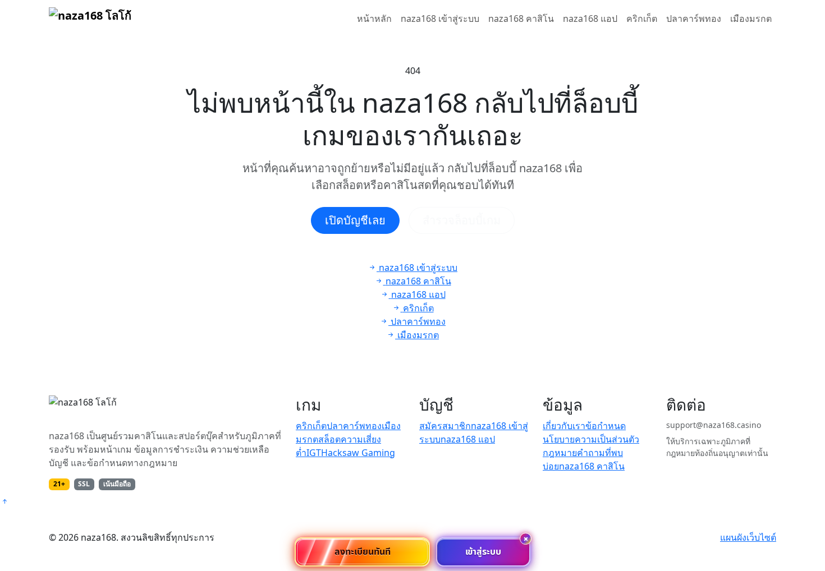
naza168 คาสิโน (521, 18)
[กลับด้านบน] (4, 501)
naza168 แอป (590, 18)
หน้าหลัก (374, 18)
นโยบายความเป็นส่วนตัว (591, 439)
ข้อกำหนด (605, 426)
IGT (313, 452)
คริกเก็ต (641, 18)
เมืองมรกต (751, 18)
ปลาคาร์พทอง (693, 18)
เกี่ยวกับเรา (564, 426)
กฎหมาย (560, 452)
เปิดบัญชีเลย (355, 220)
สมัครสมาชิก (445, 426)
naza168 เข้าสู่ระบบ (440, 18)
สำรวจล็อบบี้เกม (462, 220)
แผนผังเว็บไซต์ (748, 537)
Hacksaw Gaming (358, 452)
